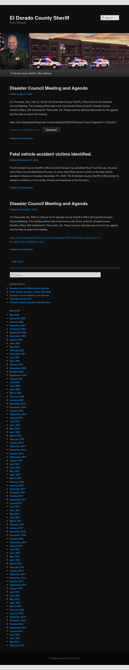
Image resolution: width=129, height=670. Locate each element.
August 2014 (16, 631)
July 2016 (14, 549)
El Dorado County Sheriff (39, 17)
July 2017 (14, 506)
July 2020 (14, 382)
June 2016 (15, 552)
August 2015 (16, 588)
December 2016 (18, 531)
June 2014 (15, 638)
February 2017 (17, 524)
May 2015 (14, 599)
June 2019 (15, 425)
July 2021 (14, 357)
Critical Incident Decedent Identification (30, 302)
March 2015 (16, 606)
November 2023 (18, 336)
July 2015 (14, 591)
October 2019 (16, 410)
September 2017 (18, 499)
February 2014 (17, 645)
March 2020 (16, 392)
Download (51, 129)
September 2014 (18, 627)
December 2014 (18, 616)
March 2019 (16, 435)
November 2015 (18, 577)
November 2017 (18, 492)
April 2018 (15, 474)
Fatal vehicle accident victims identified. (51, 154)
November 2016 (18, 535)
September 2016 (18, 542)
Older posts (16, 261)
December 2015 (18, 574)
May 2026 (14, 314)
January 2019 (16, 442)
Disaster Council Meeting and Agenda (49, 88)
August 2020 (16, 378)
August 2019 (16, 417)
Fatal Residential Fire (21, 298)
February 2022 (17, 350)
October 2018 (16, 453)
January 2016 (16, 570)
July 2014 (14, 634)
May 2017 (14, 513)
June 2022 (15, 343)
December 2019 (18, 403)
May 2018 (14, 471)
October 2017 (16, 496)
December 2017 (18, 488)
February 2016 (17, 567)
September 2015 (18, 584)
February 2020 (17, 396)
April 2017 (15, 517)
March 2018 (16, 478)
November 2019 (18, 407)
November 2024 (18, 328)
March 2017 (16, 520)
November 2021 (18, 353)
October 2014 (16, 624)
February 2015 (17, 609)
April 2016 (15, 559)
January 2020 (16, 400)
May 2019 (14, 428)
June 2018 (15, 467)
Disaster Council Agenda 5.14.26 (25, 129)
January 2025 (16, 321)
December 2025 (18, 318)
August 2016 (16, 545)
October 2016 (16, 538)
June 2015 (15, 595)
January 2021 (16, 364)
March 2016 (16, 563)
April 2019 (15, 432)
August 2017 (16, 503)
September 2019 (18, 414)
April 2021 (15, 360)
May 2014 (14, 641)
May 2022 (14, 346)
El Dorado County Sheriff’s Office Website (31, 73)
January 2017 (16, 528)
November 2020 (18, 368)
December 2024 (18, 325)
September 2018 (18, 457)
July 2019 (14, 421)
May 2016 (14, 556)
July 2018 (14, 464)
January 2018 (16, 485)
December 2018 (18, 446)
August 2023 (16, 339)
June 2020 (15, 385)
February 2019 (17, 439)
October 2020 (16, 371)
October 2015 (16, 581)
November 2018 (18, 449)
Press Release (26, 138)
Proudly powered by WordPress (64, 658)
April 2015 (15, 602)
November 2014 (18, 620)
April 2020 (15, 389)
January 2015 (16, 613)
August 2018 (16, 460)
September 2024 (18, 332)
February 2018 (17, 481)
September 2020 (18, 375)
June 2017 (15, 510)
